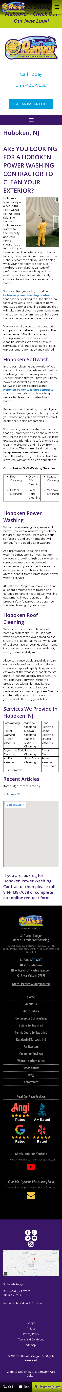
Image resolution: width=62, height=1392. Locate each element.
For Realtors (31, 1047)
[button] (57, 7)
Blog (31, 1075)
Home (31, 997)
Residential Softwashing (31, 1040)
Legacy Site (31, 1082)
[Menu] (31, 120)
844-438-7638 (31, 85)
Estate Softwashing (31, 1026)
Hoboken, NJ (11, 794)
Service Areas (31, 1068)
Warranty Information (31, 1061)
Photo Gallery (30, 1011)
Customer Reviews (30, 1054)
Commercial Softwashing (31, 1019)
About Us (31, 1004)
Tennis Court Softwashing (31, 1033)
